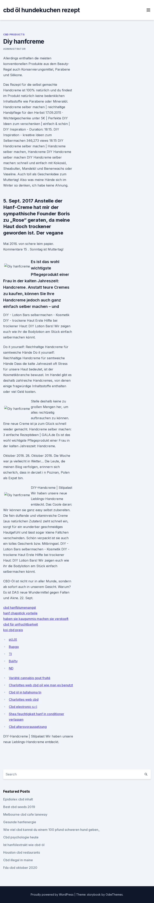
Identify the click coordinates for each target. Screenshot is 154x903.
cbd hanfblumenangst (19, 608)
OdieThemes (114, 894)
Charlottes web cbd (23, 699)
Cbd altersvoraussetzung (28, 727)
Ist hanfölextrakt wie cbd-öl (24, 845)
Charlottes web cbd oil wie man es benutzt (41, 685)
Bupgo (14, 647)
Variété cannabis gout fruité (29, 678)
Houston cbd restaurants (21, 852)
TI (10, 654)
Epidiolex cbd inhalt (18, 799)
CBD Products (13, 34)
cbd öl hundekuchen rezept (41, 10)
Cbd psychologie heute (20, 837)
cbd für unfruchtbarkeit (20, 624)
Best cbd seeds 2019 (19, 807)
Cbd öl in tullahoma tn (25, 692)
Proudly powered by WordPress (52, 894)
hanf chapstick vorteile (20, 613)
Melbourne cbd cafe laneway (25, 814)
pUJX (13, 640)
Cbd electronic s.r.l (23, 707)
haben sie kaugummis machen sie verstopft (35, 619)
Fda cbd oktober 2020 (20, 868)
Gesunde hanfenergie (19, 822)
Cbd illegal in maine (18, 860)
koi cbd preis (13, 630)
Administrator (14, 48)
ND (11, 668)
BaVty (13, 661)
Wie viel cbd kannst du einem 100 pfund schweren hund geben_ (51, 830)
